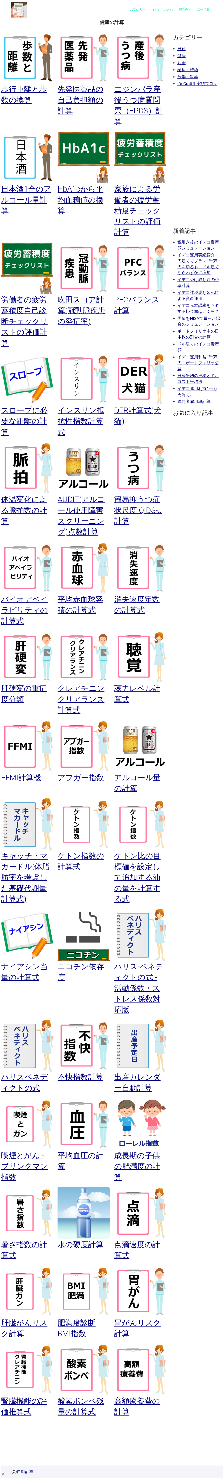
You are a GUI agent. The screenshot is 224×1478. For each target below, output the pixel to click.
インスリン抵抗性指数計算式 (81, 421)
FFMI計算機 (21, 777)
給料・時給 (187, 69)
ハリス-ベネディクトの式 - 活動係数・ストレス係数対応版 (138, 988)
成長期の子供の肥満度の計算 (137, 1166)
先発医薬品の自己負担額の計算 (80, 100)
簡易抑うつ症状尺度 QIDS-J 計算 (138, 510)
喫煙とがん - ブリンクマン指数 (24, 1166)
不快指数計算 (80, 1077)
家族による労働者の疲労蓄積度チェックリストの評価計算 (137, 210)
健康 (181, 55)
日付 (181, 48)
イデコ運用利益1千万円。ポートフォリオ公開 (198, 362)
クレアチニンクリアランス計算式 (81, 699)
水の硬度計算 (80, 1244)
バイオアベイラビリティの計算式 (24, 610)
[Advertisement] (197, 157)
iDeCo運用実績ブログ (197, 83)
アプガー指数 (81, 777)
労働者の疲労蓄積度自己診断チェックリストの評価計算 (24, 321)
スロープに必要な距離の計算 (24, 421)
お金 (181, 62)
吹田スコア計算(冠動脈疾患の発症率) (81, 310)
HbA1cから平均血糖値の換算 (80, 199)
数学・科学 (187, 76)
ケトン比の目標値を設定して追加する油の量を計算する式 (137, 877)
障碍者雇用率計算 (194, 401)
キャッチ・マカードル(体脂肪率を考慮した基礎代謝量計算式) (25, 877)
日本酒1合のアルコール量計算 (26, 199)
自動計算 (25, 1471)
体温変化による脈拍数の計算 (24, 510)
